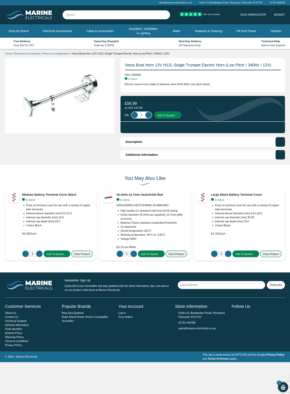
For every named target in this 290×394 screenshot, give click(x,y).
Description (134, 142)
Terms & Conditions (16, 341)
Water (177, 31)
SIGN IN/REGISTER (253, 14)
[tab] (202, 142)
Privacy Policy (13, 345)
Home (8, 53)
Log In (122, 313)
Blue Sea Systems (73, 313)
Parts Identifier (13, 329)
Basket (279, 14)
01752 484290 (187, 322)
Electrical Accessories (57, 31)
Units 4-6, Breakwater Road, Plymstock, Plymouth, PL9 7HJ (230, 2)
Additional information (142, 154)
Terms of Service (218, 358)
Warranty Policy (14, 337)
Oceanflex (68, 321)
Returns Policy (13, 333)
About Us (10, 313)
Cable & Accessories (100, 31)
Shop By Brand (18, 31)
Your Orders (125, 317)
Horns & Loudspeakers (56, 53)
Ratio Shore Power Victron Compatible (85, 317)
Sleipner (276, 31)
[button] (57, 253)
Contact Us (11, 317)
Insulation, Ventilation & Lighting (143, 31)
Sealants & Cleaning (208, 31)
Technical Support (16, 321)
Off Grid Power (246, 31)
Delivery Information (17, 325)
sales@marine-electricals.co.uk (197, 328)
